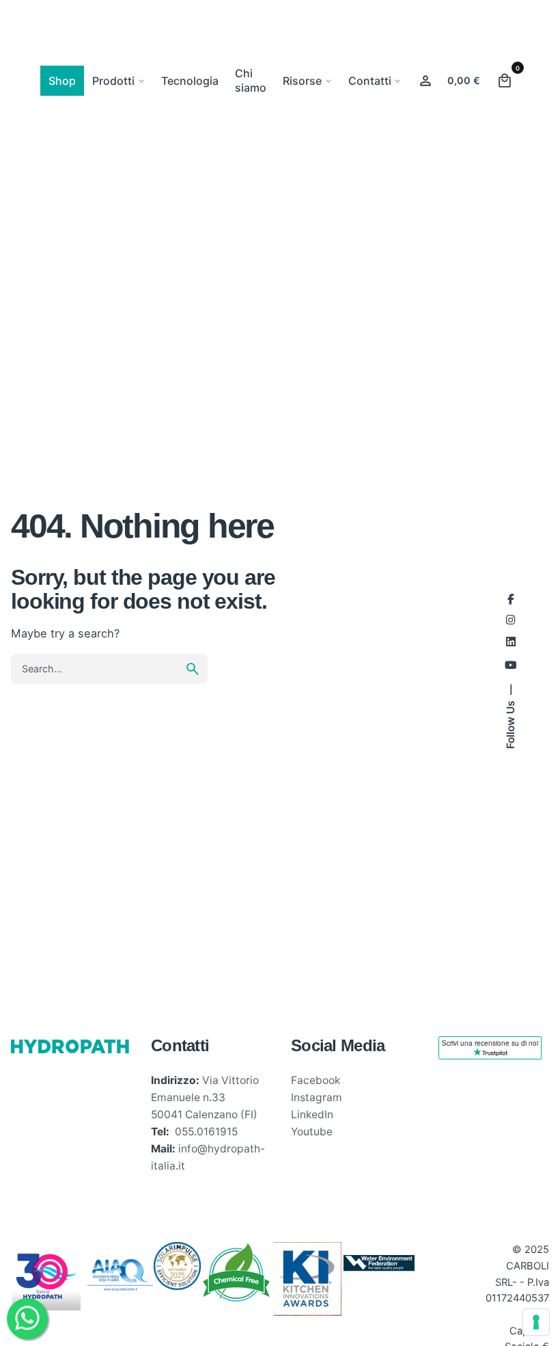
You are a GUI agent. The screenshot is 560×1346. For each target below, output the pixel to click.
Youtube (312, 1131)
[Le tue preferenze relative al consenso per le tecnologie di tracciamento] (536, 1322)
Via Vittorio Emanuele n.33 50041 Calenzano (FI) (205, 1097)
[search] (193, 669)
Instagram (316, 1097)
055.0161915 (206, 1131)
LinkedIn (312, 1114)
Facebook (315, 1080)
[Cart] (505, 81)
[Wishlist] (425, 80)
